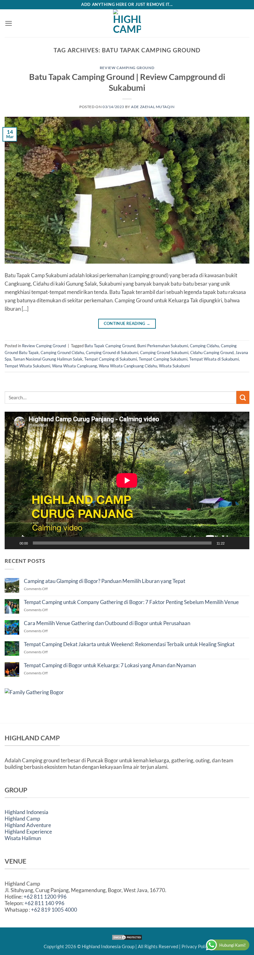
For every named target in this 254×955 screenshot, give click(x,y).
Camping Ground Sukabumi (164, 352)
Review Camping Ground (127, 67)
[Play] (13, 543)
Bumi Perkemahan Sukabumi (162, 345)
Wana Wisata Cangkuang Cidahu (128, 365)
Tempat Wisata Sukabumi (27, 365)
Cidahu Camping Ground (212, 352)
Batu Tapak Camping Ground (110, 345)
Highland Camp (22, 818)
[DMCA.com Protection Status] (127, 937)
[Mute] (232, 543)
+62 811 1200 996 (45, 896)
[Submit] (242, 397)
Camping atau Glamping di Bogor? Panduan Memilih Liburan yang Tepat (104, 581)
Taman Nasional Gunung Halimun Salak (47, 359)
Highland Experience (28, 831)
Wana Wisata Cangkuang (74, 365)
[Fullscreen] (242, 543)
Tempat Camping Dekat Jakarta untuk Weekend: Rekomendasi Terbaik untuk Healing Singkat (129, 644)
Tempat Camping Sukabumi (163, 359)
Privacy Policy (196, 946)
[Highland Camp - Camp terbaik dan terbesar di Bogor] (127, 23)
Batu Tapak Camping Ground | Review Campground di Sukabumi (127, 82)
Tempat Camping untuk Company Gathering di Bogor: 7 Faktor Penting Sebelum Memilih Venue (131, 602)
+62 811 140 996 (44, 903)
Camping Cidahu (204, 345)
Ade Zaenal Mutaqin (153, 106)
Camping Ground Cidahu (62, 352)
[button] (9, 23)
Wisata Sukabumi (174, 365)
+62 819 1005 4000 (54, 909)
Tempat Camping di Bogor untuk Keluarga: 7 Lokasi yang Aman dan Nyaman (110, 665)
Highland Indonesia (26, 812)
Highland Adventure (28, 825)
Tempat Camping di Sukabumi (110, 359)
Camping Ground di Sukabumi (112, 352)
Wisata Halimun (23, 838)
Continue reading (127, 323)
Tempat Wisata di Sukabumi (214, 359)
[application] (127, 480)
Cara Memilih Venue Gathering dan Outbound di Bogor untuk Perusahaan (107, 623)
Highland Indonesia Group (108, 946)
